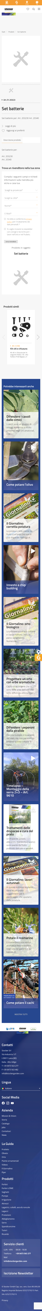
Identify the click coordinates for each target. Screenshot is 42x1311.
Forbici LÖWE (7, 1188)
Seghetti (5, 1192)
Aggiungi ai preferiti (15, 130)
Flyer (4, 1172)
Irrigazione (6, 1199)
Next (38, 337)
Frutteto (5, 1149)
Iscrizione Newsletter (18, 1273)
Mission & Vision (9, 1116)
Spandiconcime (8, 1226)
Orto (4, 1157)
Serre (4, 1222)
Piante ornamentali (10, 1161)
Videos (5, 1164)
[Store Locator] (27, 2)
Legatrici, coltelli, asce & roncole (16, 1207)
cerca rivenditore (11, 241)
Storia (4, 1119)
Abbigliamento (8, 1219)
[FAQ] (37, 2)
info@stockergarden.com (13, 1073)
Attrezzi (5, 1203)
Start (3, 32)
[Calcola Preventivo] (7, 2)
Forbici (5, 1184)
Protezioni (6, 1215)
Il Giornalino (7, 1168)
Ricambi (5, 1234)
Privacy (5, 1300)
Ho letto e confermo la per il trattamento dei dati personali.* (19, 222)
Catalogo (6, 1123)
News (4, 1135)
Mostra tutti (21, 1014)
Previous (3, 337)
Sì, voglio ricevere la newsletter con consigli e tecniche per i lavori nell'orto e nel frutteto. (19, 232)
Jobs (3, 1127)
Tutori (4, 1230)
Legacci (5, 1211)
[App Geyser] (17, 2)
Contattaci (6, 1131)
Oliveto (5, 1153)
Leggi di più (10, 126)
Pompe (5, 1196)
